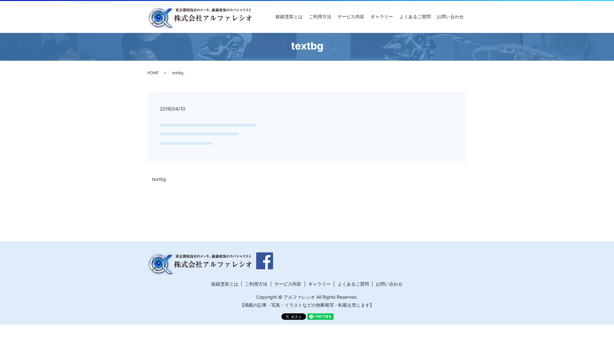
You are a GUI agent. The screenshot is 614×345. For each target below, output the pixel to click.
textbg (159, 179)
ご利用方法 (320, 16)
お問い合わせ (450, 16)
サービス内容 (350, 16)
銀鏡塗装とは (289, 16)
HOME (153, 72)
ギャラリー (382, 16)
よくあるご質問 (415, 16)
